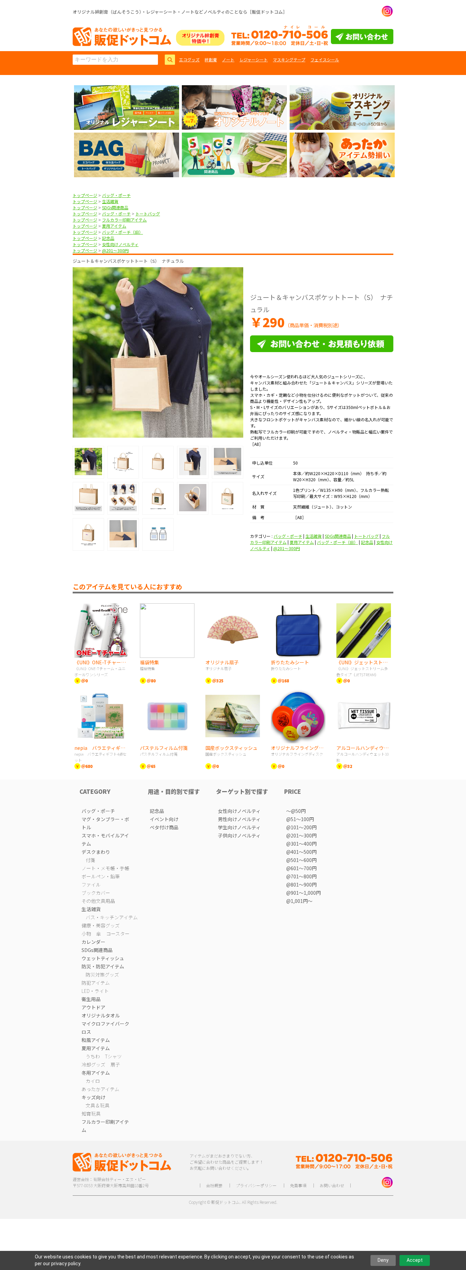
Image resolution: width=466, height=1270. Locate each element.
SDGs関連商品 (115, 207)
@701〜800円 (301, 876)
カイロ (93, 1080)
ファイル (91, 884)
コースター (118, 933)
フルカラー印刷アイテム (124, 220)
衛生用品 (91, 999)
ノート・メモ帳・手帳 (105, 868)
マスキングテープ (289, 59)
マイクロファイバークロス (105, 1027)
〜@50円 (296, 810)
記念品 (108, 238)
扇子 (115, 1064)
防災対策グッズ (102, 974)
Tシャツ (113, 1056)
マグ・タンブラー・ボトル (105, 823)
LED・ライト (95, 990)
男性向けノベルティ (239, 819)
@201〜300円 (115, 250)
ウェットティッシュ (103, 958)
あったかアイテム (100, 1089)
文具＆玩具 (98, 1105)
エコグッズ (189, 59)
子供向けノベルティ (239, 835)
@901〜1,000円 (303, 892)
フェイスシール (324, 59)
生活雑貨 (110, 201)
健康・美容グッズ (101, 925)
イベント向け (164, 819)
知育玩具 (91, 1113)
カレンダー (93, 941)
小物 (86, 933)
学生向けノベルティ (239, 827)
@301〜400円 (301, 843)
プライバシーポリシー (256, 1185)
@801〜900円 (301, 884)
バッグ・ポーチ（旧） (122, 232)
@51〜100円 (300, 819)
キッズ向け (93, 1097)
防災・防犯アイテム (103, 966)
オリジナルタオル (101, 1015)
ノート (228, 59)
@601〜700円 (301, 868)
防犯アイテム (96, 982)
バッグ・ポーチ (116, 195)
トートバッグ (147, 213)
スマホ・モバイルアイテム (105, 839)
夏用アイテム (114, 226)
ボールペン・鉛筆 (101, 876)
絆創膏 (211, 59)
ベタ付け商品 (164, 827)
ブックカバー (96, 892)
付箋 (90, 860)
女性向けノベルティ (120, 244)
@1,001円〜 (299, 900)
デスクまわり (96, 851)
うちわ (93, 1056)
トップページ (85, 195)
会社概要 (214, 1185)
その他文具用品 (98, 900)
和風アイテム (96, 1040)
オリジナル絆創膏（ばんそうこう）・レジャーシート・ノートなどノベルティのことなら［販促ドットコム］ (180, 12)
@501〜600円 (301, 860)
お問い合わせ (332, 1185)
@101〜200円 (301, 827)
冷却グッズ (93, 1064)
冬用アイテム (96, 1072)
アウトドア (93, 1007)
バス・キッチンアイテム (112, 917)
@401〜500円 (301, 851)
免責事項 (298, 1185)
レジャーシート (253, 59)
